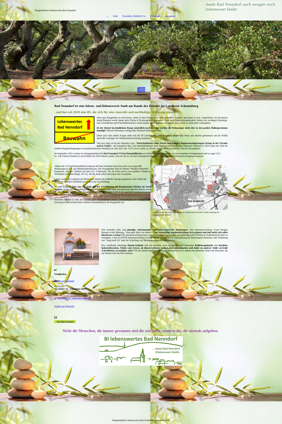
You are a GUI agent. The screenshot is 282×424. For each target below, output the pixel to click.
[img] (141, 50)
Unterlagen (155, 16)
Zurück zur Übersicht (64, 281)
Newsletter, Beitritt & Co (133, 16)
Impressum (170, 16)
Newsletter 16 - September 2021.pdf (74, 298)
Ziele (115, 16)
